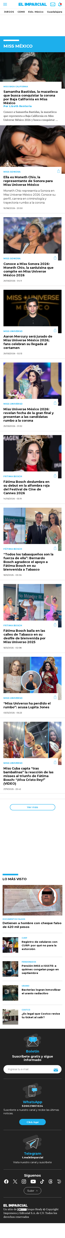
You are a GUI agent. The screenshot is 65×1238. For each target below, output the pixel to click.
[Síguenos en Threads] (50, 1181)
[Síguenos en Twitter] (15, 1181)
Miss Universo (13, 331)
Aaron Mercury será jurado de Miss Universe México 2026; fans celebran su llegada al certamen (27, 342)
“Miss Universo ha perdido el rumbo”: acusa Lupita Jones (27, 705)
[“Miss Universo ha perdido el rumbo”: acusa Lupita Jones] (32, 678)
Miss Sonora (12, 171)
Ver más (32, 807)
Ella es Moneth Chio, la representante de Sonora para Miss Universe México (28, 181)
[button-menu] (5, 4)
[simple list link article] (32, 901)
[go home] (32, 1205)
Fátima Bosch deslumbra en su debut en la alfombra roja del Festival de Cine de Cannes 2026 (26, 487)
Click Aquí (32, 1122)
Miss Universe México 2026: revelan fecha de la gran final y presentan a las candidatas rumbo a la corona (28, 414)
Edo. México (36, 11)
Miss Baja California (15, 86)
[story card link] (32, 70)
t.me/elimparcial (32, 1157)
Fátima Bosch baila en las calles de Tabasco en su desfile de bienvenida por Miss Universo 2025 (24, 636)
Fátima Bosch (12, 476)
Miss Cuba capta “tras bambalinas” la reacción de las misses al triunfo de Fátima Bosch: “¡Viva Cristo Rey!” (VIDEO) (28, 776)
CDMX (21, 11)
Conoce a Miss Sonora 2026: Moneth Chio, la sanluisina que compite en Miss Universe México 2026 (28, 269)
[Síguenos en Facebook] (6, 1181)
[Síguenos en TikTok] (42, 1181)
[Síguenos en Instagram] (24, 1181)
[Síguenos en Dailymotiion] (59, 1182)
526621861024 (32, 1106)
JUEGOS (9, 11)
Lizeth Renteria (20, 106)
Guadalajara (54, 11)
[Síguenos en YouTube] (33, 1181)
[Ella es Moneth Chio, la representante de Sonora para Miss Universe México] (32, 149)
